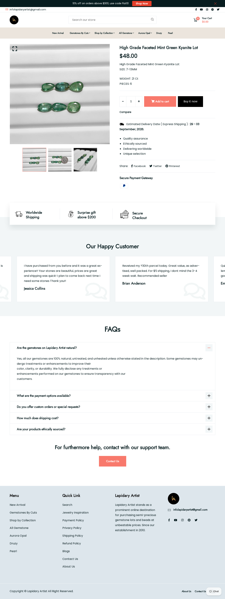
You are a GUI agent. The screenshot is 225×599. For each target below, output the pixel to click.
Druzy (159, 33)
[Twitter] (218, 9)
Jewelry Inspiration (75, 512)
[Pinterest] (212, 9)
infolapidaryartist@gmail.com (27, 9)
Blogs (66, 551)
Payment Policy (73, 520)
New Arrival (58, 33)
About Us (68, 566)
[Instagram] (207, 9)
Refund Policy (71, 543)
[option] (60, 94)
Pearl (170, 33)
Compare (125, 112)
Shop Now (142, 3)
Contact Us (112, 461)
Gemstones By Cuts (79, 33)
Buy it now (190, 101)
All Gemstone (125, 33)
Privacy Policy (71, 528)
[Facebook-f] (196, 9)
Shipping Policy (72, 536)
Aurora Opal (144, 33)
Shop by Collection (104, 33)
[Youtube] (201, 9)
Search (67, 505)
